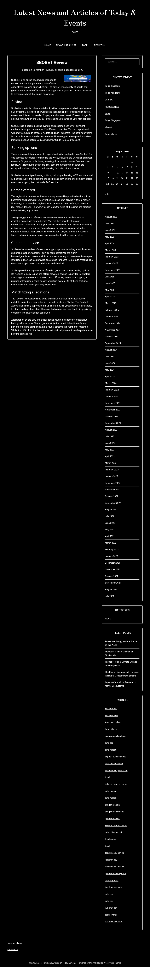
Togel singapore (112, 86)
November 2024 (112, 330)
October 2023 (111, 416)
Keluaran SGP (111, 715)
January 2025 (111, 316)
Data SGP (109, 99)
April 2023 (110, 456)
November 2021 (112, 569)
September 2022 (113, 503)
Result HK (99, 45)
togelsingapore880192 (70, 69)
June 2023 (110, 443)
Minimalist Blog (96, 963)
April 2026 (110, 243)
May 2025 (109, 290)
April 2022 (110, 536)
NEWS (108, 618)
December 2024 (112, 323)
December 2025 (112, 270)
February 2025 (112, 310)
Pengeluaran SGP (66, 45)
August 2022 (111, 509)
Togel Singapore (113, 120)
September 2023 (113, 423)
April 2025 (110, 296)
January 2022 (111, 556)
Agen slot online (113, 722)
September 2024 (113, 343)
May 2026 (109, 237)
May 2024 (109, 370)
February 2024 (112, 389)
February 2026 (112, 256)
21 (127, 178)
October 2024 (111, 336)
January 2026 (111, 263)
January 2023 (111, 476)
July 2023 (109, 436)
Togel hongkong (112, 93)
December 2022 (112, 483)
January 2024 (111, 396)
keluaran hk (12, 949)
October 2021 (111, 576)
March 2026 (110, 250)
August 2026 (111, 217)
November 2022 (112, 489)
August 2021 (111, 589)
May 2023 (109, 449)
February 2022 (112, 549)
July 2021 (109, 596)
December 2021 (112, 563)
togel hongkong (14, 943)
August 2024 (111, 350)
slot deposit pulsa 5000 (116, 770)
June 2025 (110, 283)
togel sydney (111, 914)
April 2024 (110, 376)
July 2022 (109, 516)
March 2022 (110, 543)
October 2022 (111, 496)
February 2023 (112, 469)
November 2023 (112, 409)
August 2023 (111, 430)
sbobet (108, 127)
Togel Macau (111, 134)
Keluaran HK (111, 708)
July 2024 (109, 356)
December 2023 (112, 403)
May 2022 (109, 529)
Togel (85, 45)
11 (112, 172)
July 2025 (109, 276)
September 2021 (113, 582)
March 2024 (110, 383)
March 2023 (110, 463)
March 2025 (110, 303)
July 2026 (109, 223)
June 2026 (110, 230)
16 (137, 172)
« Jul (107, 194)
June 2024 (110, 363)
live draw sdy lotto (113, 921)
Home (48, 45)
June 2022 (110, 523)
